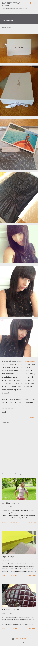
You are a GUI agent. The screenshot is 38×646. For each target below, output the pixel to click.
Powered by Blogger (20, 639)
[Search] (31, 3)
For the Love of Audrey (11, 4)
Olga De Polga (8, 556)
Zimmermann (30, 361)
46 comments (12, 522)
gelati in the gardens (10, 503)
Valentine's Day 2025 (11, 609)
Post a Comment (13, 575)
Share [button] (32, 417)
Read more (32, 522)
